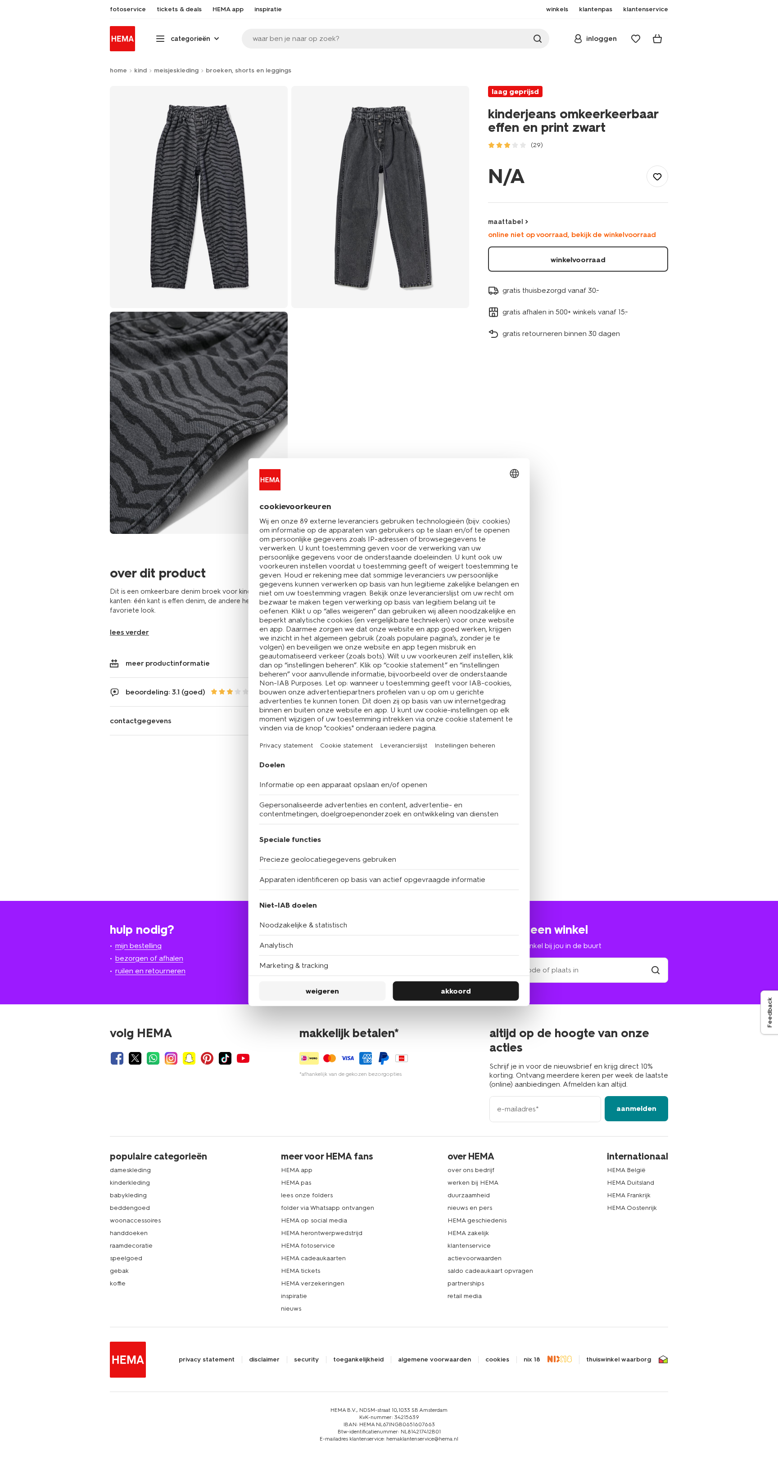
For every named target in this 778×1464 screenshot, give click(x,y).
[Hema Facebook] (117, 1058)
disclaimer (264, 1359)
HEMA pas (296, 1182)
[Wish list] (636, 38)
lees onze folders (307, 1195)
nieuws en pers (470, 1208)
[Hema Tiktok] (225, 1058)
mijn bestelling (138, 945)
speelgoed (126, 1258)
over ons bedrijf (471, 1170)
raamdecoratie (131, 1245)
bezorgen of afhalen (149, 958)
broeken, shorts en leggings (248, 70)
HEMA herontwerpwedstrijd (321, 1233)
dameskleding (130, 1170)
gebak (119, 1271)
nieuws (291, 1308)
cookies (497, 1359)
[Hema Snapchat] (189, 1058)
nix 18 (532, 1359)
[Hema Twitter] (135, 1058)
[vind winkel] (655, 970)
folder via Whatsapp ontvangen (327, 1208)
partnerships (466, 1283)
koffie (118, 1283)
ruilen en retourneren (150, 971)
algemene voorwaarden (434, 1359)
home (118, 70)
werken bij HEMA (473, 1182)
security (306, 1359)
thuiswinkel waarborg (618, 1359)
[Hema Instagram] (171, 1058)
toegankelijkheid (358, 1359)
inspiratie (294, 1296)
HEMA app (296, 1170)
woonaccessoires (135, 1220)
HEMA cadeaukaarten (313, 1258)
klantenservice (469, 1245)
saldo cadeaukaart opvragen (490, 1271)
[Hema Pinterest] (207, 1058)
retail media (465, 1296)
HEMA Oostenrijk (632, 1208)
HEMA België (626, 1170)
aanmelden (636, 1108)
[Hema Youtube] (243, 1058)
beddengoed (130, 1208)
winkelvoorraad (578, 259)
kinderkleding (130, 1182)
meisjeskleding (176, 70)
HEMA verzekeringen (312, 1283)
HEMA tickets (300, 1271)
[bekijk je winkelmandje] (657, 38)
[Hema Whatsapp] (153, 1058)
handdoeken (129, 1233)
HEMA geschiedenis (477, 1220)
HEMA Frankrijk (629, 1195)
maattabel (505, 222)
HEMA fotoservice (308, 1245)
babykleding (128, 1195)
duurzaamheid (469, 1195)
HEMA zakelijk (468, 1233)
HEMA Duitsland (630, 1182)
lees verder (129, 632)
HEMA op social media (314, 1220)
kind (140, 70)
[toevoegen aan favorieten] (657, 176)
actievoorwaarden (475, 1258)
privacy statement (207, 1359)
